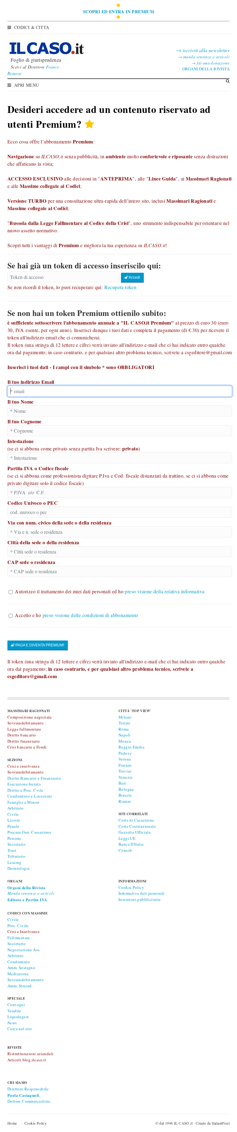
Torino (124, 723)
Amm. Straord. (20, 986)
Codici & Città (32, 27)
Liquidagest (18, 1016)
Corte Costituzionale (137, 826)
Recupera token (120, 287)
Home (12, 1123)
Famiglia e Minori (23, 802)
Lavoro (13, 820)
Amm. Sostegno (21, 967)
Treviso (125, 771)
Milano (124, 717)
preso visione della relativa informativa (164, 591)
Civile (13, 814)
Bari (122, 783)
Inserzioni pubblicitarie (139, 899)
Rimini (124, 801)
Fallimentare (18, 937)
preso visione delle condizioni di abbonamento (90, 615)
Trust (11, 850)
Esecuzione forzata (24, 784)
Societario (16, 844)
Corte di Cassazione (136, 820)
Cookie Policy (131, 887)
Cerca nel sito (19, 1028)
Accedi (134, 277)
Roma (123, 729)
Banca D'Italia (131, 844)
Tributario (16, 856)
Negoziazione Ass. (23, 949)
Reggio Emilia (131, 747)
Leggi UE (126, 838)
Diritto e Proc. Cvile (25, 790)
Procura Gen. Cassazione (29, 832)
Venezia (125, 777)
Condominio (18, 961)
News (12, 1023)
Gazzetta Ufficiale (134, 832)
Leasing (14, 862)
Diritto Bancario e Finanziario (34, 778)
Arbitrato (15, 808)
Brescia (125, 795)
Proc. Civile (18, 925)
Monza (124, 741)
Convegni (16, 1004)
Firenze (125, 765)
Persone (14, 838)
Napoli (124, 735)
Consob (125, 850)
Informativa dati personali (141, 893)
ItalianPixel (221, 1123)
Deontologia (18, 868)
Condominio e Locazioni (29, 796)
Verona (124, 759)
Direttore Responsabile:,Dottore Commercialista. (29, 1095)
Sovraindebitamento (25, 979)
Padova (124, 753)
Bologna (126, 789)
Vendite (14, 1011)
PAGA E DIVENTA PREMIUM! (39, 645)
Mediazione (18, 974)
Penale (13, 826)
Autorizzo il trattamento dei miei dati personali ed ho (109, 591)
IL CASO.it (183, 1123)
